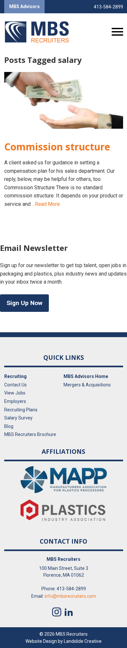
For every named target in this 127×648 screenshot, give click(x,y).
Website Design (41, 641)
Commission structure (57, 146)
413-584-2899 (108, 6)
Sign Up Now (24, 303)
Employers (15, 401)
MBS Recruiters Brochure (30, 434)
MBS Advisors (24, 6)
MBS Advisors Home (86, 376)
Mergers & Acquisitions (87, 384)
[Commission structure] (63, 100)
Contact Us (15, 384)
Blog (8, 426)
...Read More (46, 204)
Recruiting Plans (20, 409)
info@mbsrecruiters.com (70, 596)
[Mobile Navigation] (116, 32)
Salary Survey (18, 417)
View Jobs (14, 392)
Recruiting (15, 376)
